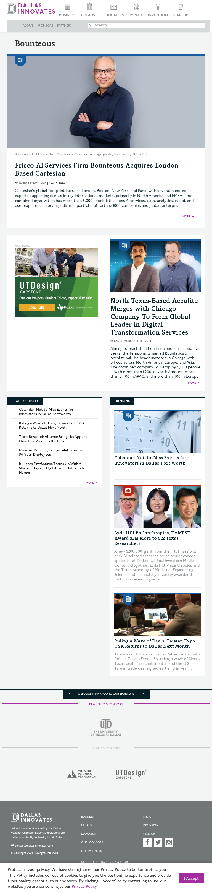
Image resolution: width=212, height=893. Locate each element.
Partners (64, 26)
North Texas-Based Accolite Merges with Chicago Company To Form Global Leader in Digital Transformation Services (154, 317)
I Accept (191, 878)
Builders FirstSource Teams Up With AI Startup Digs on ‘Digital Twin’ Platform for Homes (53, 468)
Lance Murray (124, 341)
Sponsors (45, 26)
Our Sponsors (92, 842)
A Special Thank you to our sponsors (106, 694)
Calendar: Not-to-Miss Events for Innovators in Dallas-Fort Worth (46, 411)
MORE (186, 216)
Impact (136, 15)
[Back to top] (194, 862)
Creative (89, 15)
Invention (158, 15)
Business (67, 15)
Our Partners (91, 851)
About (28, 26)
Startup (180, 15)
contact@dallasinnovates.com (34, 845)
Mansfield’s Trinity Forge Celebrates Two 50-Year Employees (52, 452)
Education (113, 15)
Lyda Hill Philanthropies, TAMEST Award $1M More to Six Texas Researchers (152, 538)
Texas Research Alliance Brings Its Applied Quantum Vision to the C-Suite (53, 438)
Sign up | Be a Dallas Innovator (104, 862)
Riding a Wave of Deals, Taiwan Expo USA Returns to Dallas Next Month (52, 425)
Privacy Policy (84, 886)
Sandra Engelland (32, 183)
